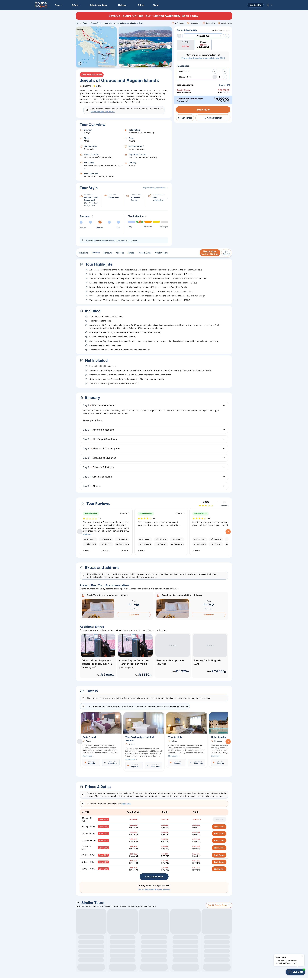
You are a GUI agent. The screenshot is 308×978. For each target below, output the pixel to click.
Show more (87, 756)
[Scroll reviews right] (228, 531)
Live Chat (298, 972)
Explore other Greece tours (154, 188)
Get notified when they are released (154, 889)
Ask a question (214, 118)
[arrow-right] (227, 36)
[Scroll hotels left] (80, 741)
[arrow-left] (179, 36)
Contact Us (255, 5)
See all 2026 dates (154, 876)
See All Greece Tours (217, 905)
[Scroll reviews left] (80, 531)
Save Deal (187, 118)
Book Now (203, 109)
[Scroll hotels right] (228, 741)
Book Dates (219, 826)
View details (134, 615)
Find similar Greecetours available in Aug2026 (203, 58)
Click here (126, 804)
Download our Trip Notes (103, 111)
